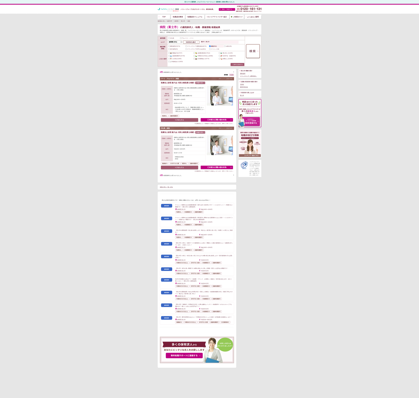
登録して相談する (227, 9)
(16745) (178, 56)
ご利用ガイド (238, 17)
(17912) (203, 53)
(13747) (177, 53)
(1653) (177, 61)
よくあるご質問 (253, 17)
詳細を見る (180, 120)
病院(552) (214, 46)
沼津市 (242, 84)
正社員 (172, 38)
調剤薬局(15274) (175, 46)
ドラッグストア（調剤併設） (248, 76)
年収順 (232, 75)
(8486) (205, 56)
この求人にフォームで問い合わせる (217, 120)
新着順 (226, 75)
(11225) (228, 53)
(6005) (229, 56)
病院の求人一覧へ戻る (166, 187)
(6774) (203, 58)
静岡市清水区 (244, 87)
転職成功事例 (178, 17)
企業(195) (229, 46)
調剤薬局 (242, 73)
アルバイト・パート (188, 38)
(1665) (176, 58)
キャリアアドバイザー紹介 (217, 17)
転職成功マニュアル (195, 17)
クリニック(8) (215, 49)
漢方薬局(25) (174, 49)
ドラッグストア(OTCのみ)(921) (196, 49)
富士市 (242, 95)
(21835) (228, 58)
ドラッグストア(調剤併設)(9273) (196, 46)
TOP (164, 17)
